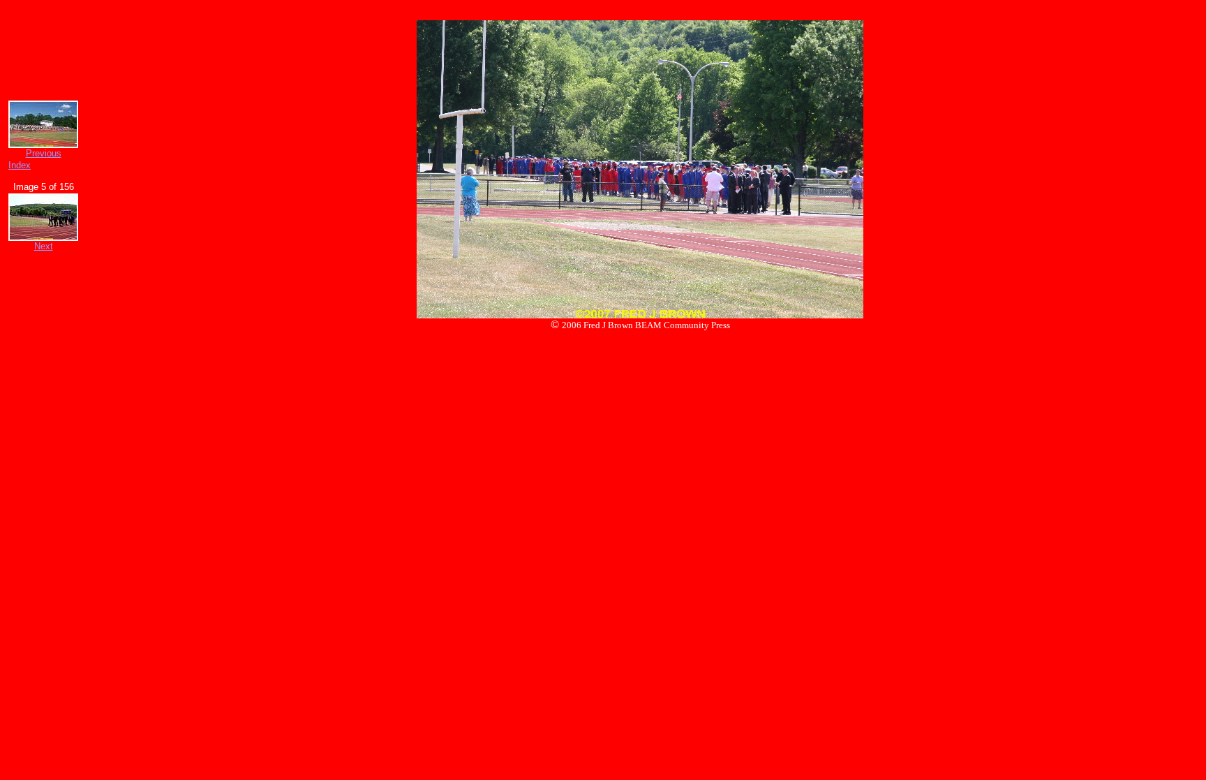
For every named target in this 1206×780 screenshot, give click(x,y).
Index (19, 165)
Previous (43, 153)
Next (43, 246)
